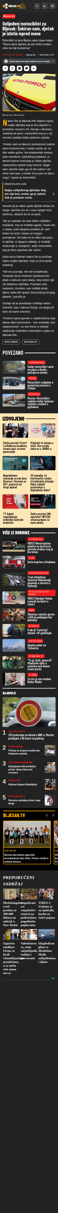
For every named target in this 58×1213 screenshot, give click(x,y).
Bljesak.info (31, 54)
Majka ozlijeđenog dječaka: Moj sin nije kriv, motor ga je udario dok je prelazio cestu (25, 194)
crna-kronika (16, 54)
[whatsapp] (19, 68)
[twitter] (12, 68)
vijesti (5, 54)
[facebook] (5, 68)
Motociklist (30, 342)
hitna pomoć (11, 342)
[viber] (26, 68)
